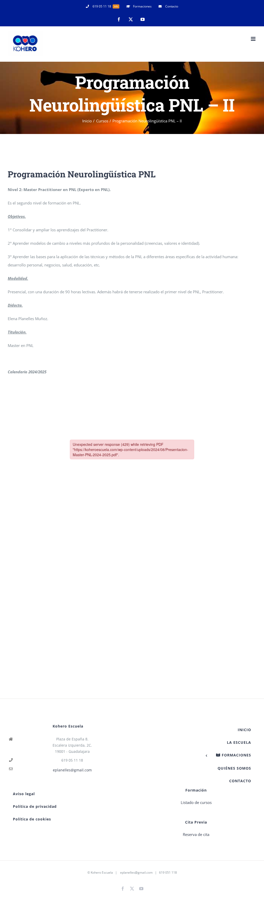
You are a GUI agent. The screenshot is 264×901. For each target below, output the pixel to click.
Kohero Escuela (102, 872)
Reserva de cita (196, 834)
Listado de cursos (196, 802)
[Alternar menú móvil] (253, 39)
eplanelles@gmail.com (72, 770)
